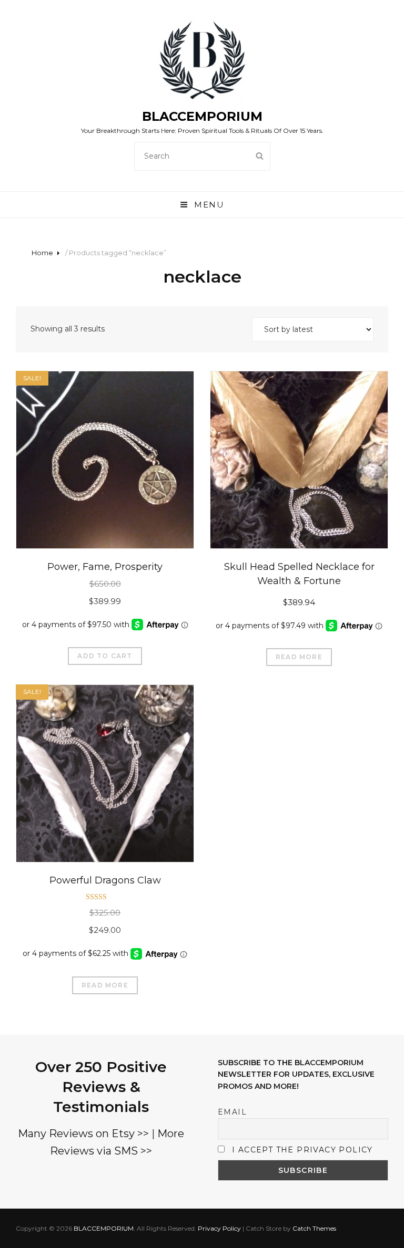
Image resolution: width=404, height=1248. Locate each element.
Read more (299, 657)
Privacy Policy (219, 1228)
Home (42, 252)
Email (232, 1112)
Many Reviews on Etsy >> (83, 1133)
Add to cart (104, 656)
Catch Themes (314, 1228)
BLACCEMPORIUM (202, 116)
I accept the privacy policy (302, 1150)
